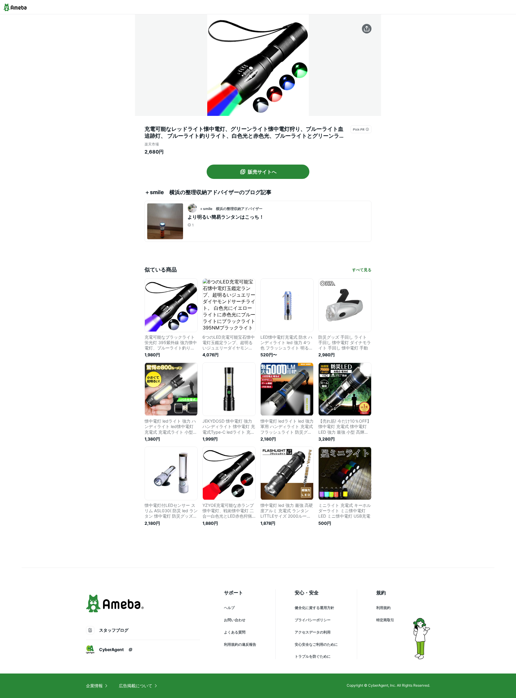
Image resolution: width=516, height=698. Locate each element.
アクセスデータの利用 (313, 632)
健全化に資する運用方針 (314, 607)
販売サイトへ (262, 172)
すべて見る (361, 269)
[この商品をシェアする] (366, 28)
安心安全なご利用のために (316, 644)
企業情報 (94, 685)
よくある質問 (234, 632)
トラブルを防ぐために (313, 656)
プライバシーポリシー (313, 620)
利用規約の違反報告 (240, 644)
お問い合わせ (234, 620)
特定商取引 (385, 620)
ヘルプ (229, 607)
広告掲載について (135, 685)
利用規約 (383, 607)
